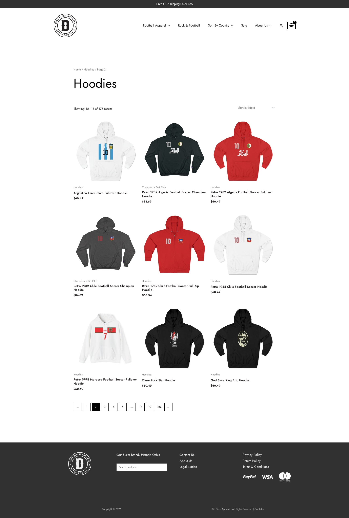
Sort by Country (218, 25)
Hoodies (89, 69)
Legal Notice (188, 466)
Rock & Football (189, 25)
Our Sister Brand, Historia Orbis (138, 454)
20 (159, 407)
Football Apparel (154, 25)
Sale (244, 25)
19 (149, 407)
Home (77, 69)
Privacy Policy (252, 454)
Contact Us (187, 454)
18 (140, 407)
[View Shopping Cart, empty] (291, 25)
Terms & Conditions (256, 466)
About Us (261, 25)
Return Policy (252, 460)
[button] (281, 25)
